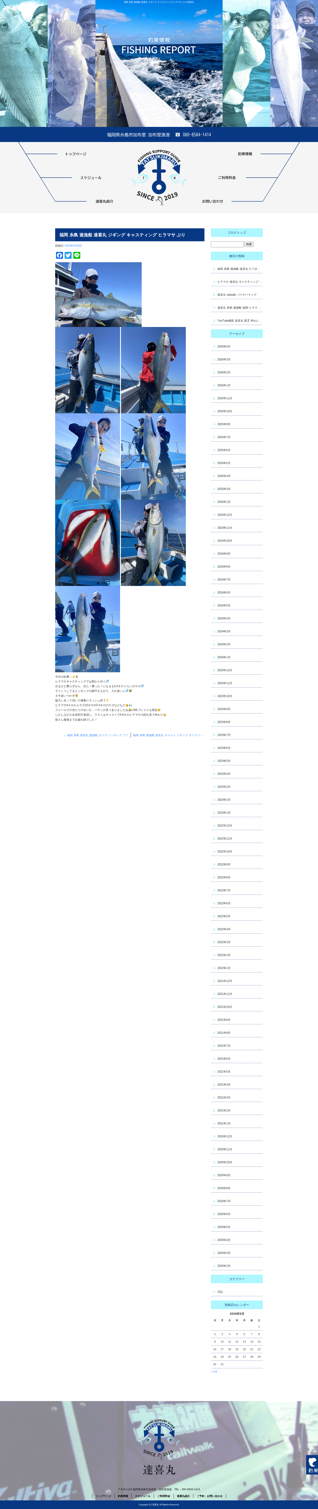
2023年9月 (224, 709)
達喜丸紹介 (91, 201)
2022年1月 (224, 968)
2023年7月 (224, 735)
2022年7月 (224, 890)
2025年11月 (224, 398)
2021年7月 (224, 1045)
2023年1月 (224, 812)
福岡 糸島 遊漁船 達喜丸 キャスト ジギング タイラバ (168, 735)
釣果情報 (227, 154)
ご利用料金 (227, 177)
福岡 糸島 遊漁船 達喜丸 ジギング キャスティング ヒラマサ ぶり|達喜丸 (159, 2)
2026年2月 (224, 372)
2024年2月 (224, 644)
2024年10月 (224, 540)
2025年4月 (224, 476)
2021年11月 (224, 994)
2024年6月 (224, 592)
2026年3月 (224, 359)
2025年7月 (224, 437)
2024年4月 (224, 618)
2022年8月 (224, 877)
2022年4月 (224, 929)
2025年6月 (224, 450)
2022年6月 (224, 903)
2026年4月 (224, 346)
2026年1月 (224, 385)
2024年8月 (224, 566)
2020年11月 (224, 1149)
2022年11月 (224, 838)
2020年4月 (224, 1240)
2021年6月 (224, 1058)
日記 (220, 1291)
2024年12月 (224, 514)
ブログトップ (237, 232)
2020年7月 (224, 1201)
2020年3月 (224, 1253)
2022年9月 (224, 864)
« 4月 (214, 1371)
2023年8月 (224, 722)
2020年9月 (224, 1175)
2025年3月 (224, 489)
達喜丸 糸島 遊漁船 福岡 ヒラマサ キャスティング (240, 307)
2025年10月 (224, 411)
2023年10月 (224, 696)
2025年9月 (224, 424)
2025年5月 (224, 463)
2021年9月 (224, 1019)
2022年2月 (224, 955)
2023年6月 (224, 748)
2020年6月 (224, 1214)
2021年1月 (224, 1123)
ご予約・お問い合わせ (227, 201)
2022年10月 (224, 851)
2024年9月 (224, 553)
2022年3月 (224, 942)
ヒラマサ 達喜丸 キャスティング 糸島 (240, 281)
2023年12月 (224, 670)
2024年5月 (224, 605)
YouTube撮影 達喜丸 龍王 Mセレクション (240, 320)
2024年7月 (224, 579)
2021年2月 (224, 1110)
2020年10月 (224, 1162)
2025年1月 (224, 502)
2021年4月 (224, 1084)
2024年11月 (224, 527)
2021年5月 (224, 1071)
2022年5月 (224, 916)
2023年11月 (224, 683)
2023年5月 (224, 760)
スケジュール (91, 177)
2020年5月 (224, 1227)
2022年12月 (224, 825)
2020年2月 (224, 1265)
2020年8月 (224, 1188)
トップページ (91, 154)
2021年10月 (224, 1007)
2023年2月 (224, 799)
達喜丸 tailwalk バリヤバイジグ (237, 294)
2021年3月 (224, 1097)
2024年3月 (224, 631)
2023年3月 (224, 786)
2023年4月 (224, 773)
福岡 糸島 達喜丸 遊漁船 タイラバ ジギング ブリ (95, 735)
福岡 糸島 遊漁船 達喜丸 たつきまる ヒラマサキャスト (240, 268)
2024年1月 (224, 657)
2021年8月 (224, 1032)
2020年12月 (224, 1136)
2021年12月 (224, 981)
